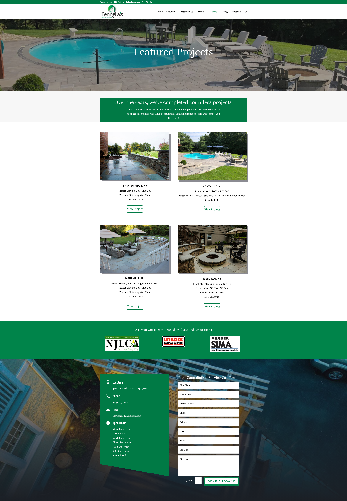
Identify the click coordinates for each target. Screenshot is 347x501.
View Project (135, 209)
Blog (225, 12)
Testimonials (187, 12)
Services (200, 12)
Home (159, 12)
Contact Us (236, 12)
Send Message (221, 481)
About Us (170, 12)
